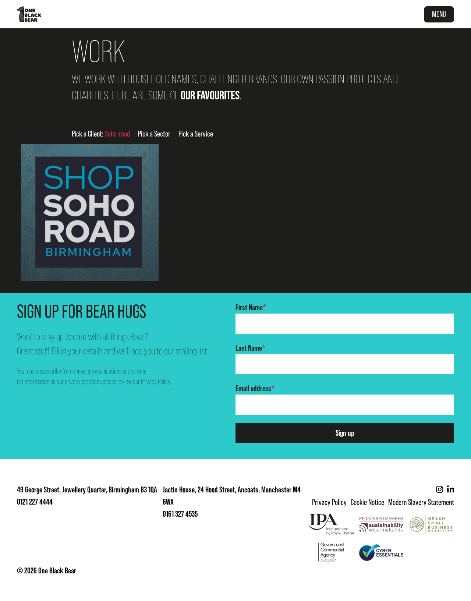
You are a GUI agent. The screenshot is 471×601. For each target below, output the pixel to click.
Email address (255, 388)
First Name (251, 307)
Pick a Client (101, 133)
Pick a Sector (154, 133)
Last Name (250, 348)
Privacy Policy (155, 381)
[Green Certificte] (431, 524)
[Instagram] (439, 490)
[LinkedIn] (450, 490)
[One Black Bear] (29, 14)
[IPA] (331, 524)
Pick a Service (195, 133)
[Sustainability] (381, 524)
